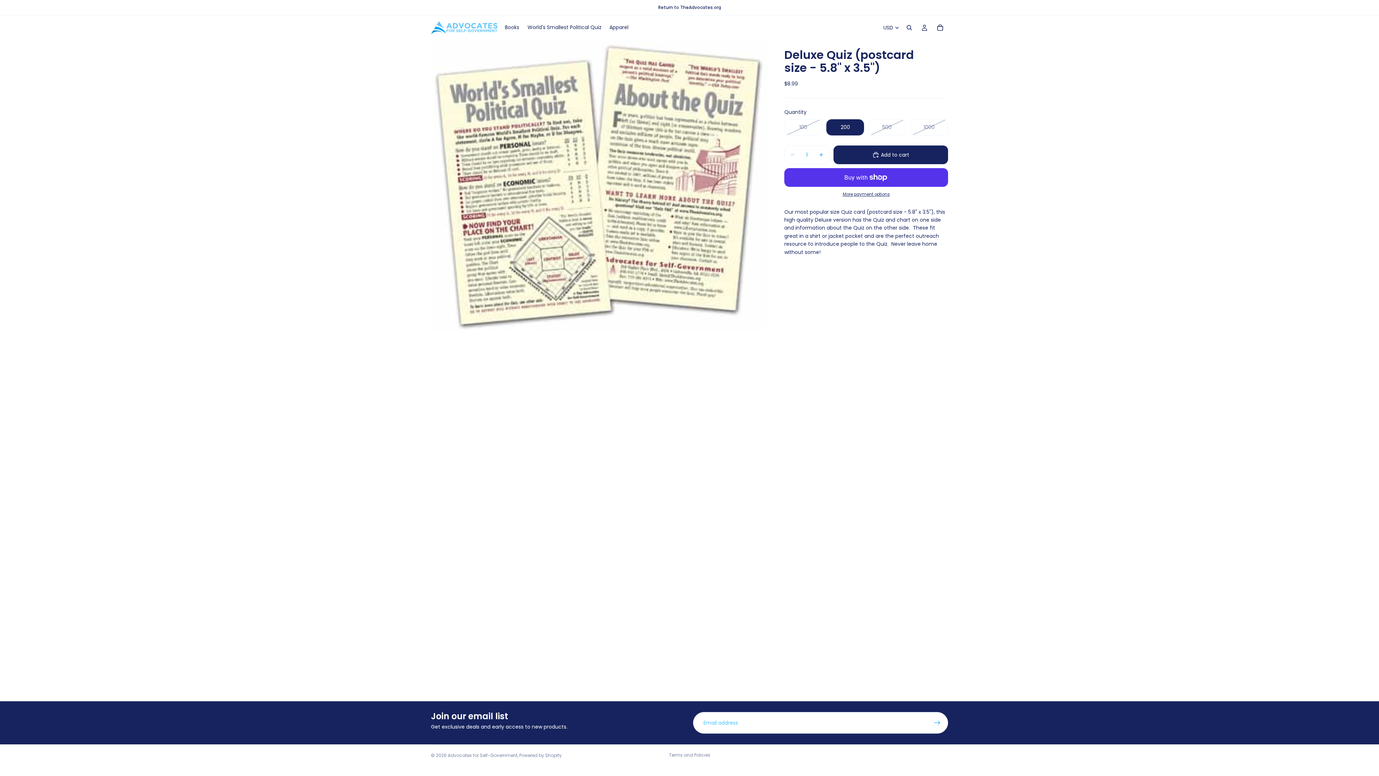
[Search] (909, 28)
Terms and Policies (689, 755)
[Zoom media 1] (599, 185)
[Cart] (940, 28)
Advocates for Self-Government (482, 755)
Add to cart (895, 154)
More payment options (866, 194)
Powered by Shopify (540, 755)
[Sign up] (937, 722)
